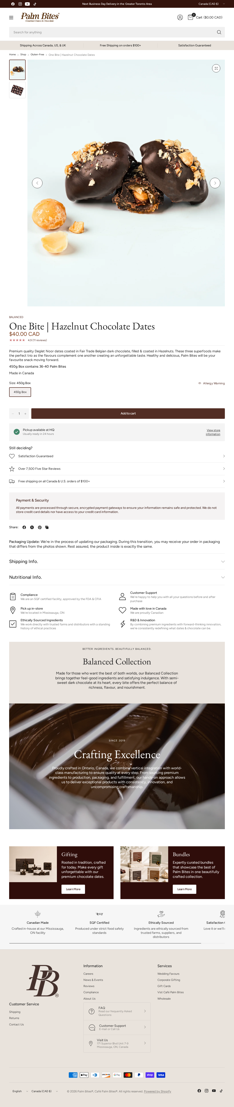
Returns (14, 1018)
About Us (89, 998)
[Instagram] (20, 4)
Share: (14, 527)
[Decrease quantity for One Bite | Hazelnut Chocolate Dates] (12, 414)
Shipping (14, 1012)
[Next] (215, 183)
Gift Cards (164, 986)
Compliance (91, 992)
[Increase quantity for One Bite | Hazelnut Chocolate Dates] (25, 414)
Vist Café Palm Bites (170, 992)
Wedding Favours (168, 973)
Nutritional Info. (25, 577)
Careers (88, 973)
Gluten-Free (37, 54)
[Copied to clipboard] (47, 527)
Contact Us (16, 1024)
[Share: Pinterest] (40, 527)
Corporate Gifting (168, 980)
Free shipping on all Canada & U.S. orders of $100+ (54, 481)
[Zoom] (216, 68)
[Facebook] (12, 4)
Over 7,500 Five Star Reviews (39, 469)
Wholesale (164, 998)
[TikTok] (34, 4)
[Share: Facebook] (24, 527)
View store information (213, 432)
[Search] (219, 32)
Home (12, 54)
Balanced (16, 317)
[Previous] (37, 183)
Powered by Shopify (157, 1091)
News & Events (93, 980)
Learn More (73, 889)
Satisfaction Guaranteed (35, 456)
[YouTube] (27, 4)
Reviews (88, 986)
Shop (23, 54)
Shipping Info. (23, 561)
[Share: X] (32, 527)
